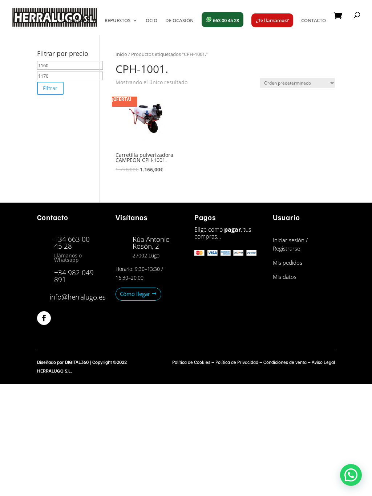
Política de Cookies (191, 362)
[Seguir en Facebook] (44, 318)
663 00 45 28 (225, 20)
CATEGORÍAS (75, 21)
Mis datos (284, 276)
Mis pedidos (287, 262)
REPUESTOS (117, 21)
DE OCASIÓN (179, 21)
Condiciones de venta (285, 362)
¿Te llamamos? (272, 20)
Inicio (121, 54)
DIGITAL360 (77, 362)
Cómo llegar (135, 293)
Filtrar (50, 88)
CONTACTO (313, 21)
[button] (351, 475)
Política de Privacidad (236, 362)
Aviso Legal (323, 362)
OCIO (151, 21)
